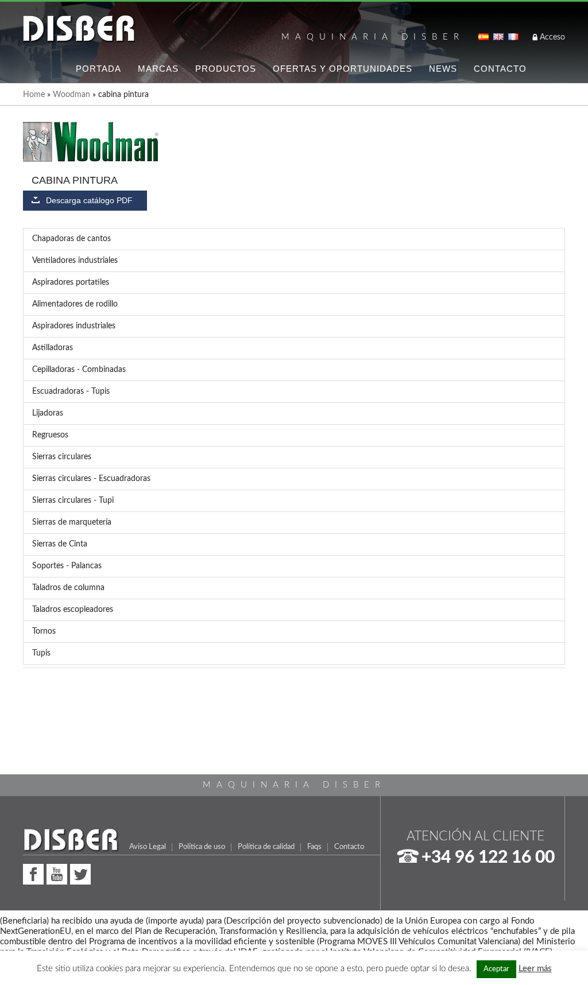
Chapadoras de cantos (71, 239)
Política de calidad (266, 846)
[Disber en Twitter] (80, 873)
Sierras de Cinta (59, 544)
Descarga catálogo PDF (89, 200)
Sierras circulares (61, 457)
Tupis (41, 653)
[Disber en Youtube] (57, 873)
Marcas (158, 68)
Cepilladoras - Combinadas (79, 370)
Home (34, 95)
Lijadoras (47, 413)
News (443, 68)
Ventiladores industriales (75, 261)
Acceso (552, 37)
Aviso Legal (147, 846)
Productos (225, 68)
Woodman (71, 95)
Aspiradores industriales (73, 326)
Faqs (314, 846)
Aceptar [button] (496, 969)
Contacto (500, 68)
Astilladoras (52, 348)
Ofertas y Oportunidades (342, 68)
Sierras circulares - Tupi (73, 501)
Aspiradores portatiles (70, 282)
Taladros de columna (68, 588)
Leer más (535, 968)
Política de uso (202, 846)
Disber (79, 29)
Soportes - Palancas (67, 566)
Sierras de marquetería (71, 522)
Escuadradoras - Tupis (71, 391)
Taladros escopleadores (72, 610)
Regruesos (50, 435)
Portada (98, 68)
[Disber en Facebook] (33, 873)
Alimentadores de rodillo (75, 304)
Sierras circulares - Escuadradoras (91, 479)
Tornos (44, 631)
